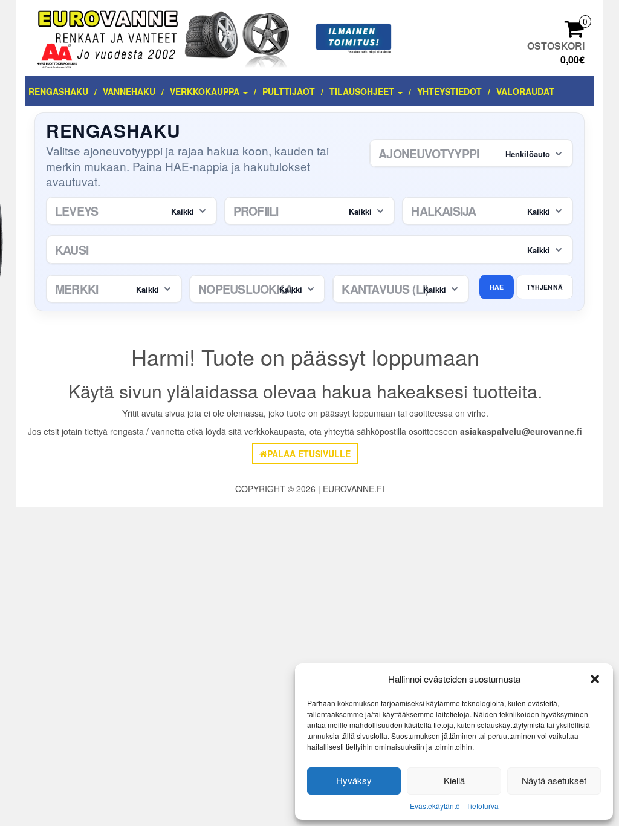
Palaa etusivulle (309, 453)
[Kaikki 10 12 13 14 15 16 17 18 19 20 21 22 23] (487, 211)
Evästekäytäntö (435, 806)
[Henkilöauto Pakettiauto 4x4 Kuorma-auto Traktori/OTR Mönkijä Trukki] (471, 153)
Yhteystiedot (449, 91)
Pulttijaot (288, 91)
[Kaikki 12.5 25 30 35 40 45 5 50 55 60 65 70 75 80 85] (309, 211)
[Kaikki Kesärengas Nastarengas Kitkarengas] (309, 249)
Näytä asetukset (554, 780)
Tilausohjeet (363, 91)
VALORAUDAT (525, 91)
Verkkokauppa (206, 91)
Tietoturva (482, 806)
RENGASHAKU (58, 91)
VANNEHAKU (129, 91)
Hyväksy (354, 780)
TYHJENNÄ (545, 286)
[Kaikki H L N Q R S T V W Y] (257, 289)
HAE (497, 286)
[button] (595, 679)
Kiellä (454, 780)
